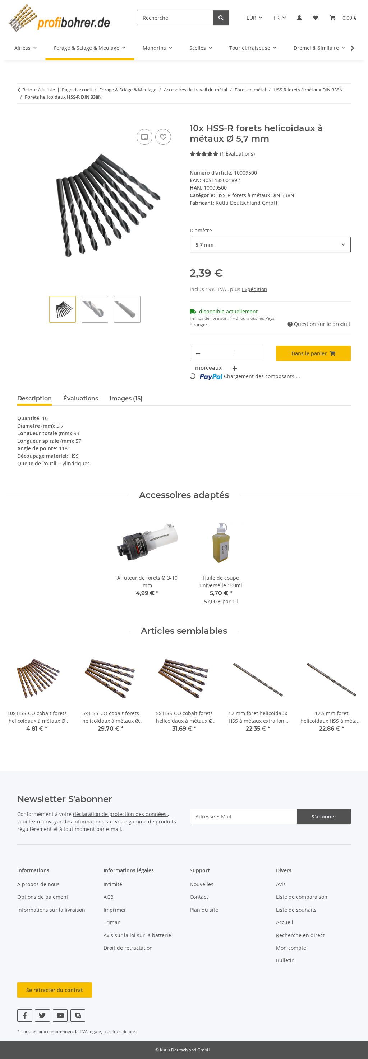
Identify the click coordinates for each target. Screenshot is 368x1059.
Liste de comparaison (301, 896)
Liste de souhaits (296, 909)
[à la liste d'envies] (163, 137)
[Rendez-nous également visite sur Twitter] (42, 1015)
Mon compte (291, 947)
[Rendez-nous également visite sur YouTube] (60, 1015)
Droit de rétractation (128, 947)
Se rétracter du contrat (54, 990)
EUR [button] (251, 17)
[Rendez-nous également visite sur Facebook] (24, 1015)
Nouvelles (201, 884)
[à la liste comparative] (144, 137)
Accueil (284, 922)
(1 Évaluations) (237, 153)
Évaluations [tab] (80, 398)
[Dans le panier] (23, 119)
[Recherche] (221, 17)
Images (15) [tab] (126, 398)
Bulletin (285, 960)
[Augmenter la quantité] (235, 368)
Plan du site (204, 909)
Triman (112, 922)
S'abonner (324, 816)
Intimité (113, 884)
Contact (199, 896)
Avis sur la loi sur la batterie (137, 935)
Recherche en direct (300, 935)
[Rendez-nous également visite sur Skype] (77, 1015)
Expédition (254, 289)
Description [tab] (34, 398)
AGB (109, 896)
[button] (299, 17)
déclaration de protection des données (120, 814)
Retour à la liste (38, 89)
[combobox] (270, 244)
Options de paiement (42, 896)
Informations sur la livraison (51, 909)
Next (350, 695)
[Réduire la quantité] (198, 353)
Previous (18, 695)
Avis (281, 884)
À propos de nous (38, 884)
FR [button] (277, 17)
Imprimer (115, 909)
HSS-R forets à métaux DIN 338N (255, 195)
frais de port (124, 1032)
